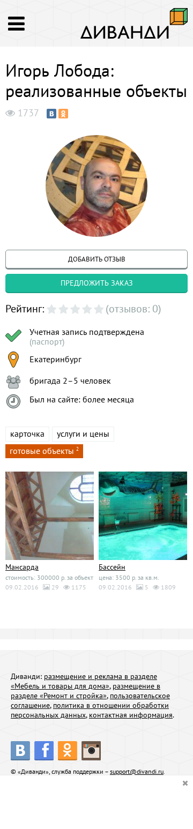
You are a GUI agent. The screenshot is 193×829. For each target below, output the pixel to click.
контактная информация (131, 715)
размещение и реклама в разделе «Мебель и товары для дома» (84, 681)
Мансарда (22, 567)
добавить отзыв (96, 259)
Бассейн (112, 567)
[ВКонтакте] (51, 113)
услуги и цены (83, 433)
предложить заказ (97, 283)
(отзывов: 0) (133, 309)
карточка (27, 433)
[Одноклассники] (63, 113)
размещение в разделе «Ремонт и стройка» (85, 690)
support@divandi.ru (137, 771)
